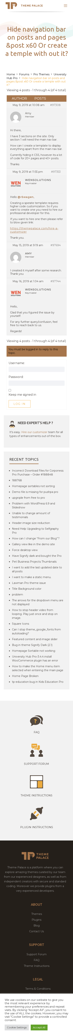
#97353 (56, 171)
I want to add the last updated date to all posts (37, 569)
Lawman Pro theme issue (29, 583)
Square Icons (20, 623)
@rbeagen (26, 197)
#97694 (56, 245)
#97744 (56, 281)
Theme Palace (32, 5)
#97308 (55, 105)
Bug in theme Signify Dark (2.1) (32, 645)
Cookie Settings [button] (17, 1027)
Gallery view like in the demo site (33, 544)
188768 (17, 480)
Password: (16, 377)
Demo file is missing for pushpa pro (35, 492)
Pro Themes (41, 74)
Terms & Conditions (38, 988)
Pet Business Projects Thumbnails (34, 561)
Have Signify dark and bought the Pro (37, 556)
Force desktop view (25, 550)
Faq (36, 732)
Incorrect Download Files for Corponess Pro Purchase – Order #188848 (37, 472)
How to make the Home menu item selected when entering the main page (37, 668)
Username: (17, 363)
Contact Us (36, 931)
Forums (24, 74)
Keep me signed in (22, 394)
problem (17, 594)
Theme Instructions (36, 966)
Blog (37, 925)
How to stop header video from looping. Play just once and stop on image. (35, 614)
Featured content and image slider (34, 639)
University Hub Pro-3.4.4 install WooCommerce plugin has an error (35, 658)
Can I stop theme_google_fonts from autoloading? (36, 631)
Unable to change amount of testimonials (31, 515)
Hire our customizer (34, 432)
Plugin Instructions (36, 827)
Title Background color (26, 588)
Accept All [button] (39, 1027)
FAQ (36, 960)
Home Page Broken (25, 676)
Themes (36, 914)
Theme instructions (36, 795)
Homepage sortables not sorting (33, 486)
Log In (19, 404)
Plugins (36, 919)
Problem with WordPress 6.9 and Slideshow (33, 505)
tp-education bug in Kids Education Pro (37, 682)
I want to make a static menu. (31, 577)
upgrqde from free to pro (28, 497)
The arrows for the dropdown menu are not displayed (37, 602)
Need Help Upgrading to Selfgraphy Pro (35, 530)
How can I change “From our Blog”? (36, 538)
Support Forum (36, 764)
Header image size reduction (31, 523)
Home (11, 74)
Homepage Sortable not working (33, 650)
